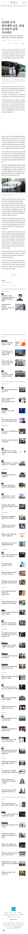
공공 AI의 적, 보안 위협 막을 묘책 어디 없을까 (10, 431)
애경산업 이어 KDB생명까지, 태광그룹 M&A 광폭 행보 (9, 517)
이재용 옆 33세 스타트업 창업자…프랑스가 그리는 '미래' (10, 666)
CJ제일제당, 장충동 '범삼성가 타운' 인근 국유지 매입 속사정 (9, 623)
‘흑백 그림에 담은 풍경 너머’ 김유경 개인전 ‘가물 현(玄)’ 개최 (10, 804)
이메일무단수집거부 (14, 914)
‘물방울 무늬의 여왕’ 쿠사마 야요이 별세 (8, 873)
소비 (22, 6)
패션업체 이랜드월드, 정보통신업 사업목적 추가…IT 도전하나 (10, 463)
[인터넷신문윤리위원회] (13, 919)
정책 (17, 6)
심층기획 (5, 6)
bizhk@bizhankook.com (18, 926)
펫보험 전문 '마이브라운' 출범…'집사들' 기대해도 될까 (9, 535)
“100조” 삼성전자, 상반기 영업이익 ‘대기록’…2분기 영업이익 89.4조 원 (8, 400)
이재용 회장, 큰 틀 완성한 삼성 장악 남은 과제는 (9, 729)
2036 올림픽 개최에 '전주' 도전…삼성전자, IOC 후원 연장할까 (10, 602)
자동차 (26, 6)
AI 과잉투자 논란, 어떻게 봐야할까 (8, 410)
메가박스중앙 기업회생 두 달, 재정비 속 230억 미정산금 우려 (9, 845)
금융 (11, 6)
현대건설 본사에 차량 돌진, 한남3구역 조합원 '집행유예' (8, 485)
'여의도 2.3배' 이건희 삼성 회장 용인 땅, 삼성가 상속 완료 (9, 554)
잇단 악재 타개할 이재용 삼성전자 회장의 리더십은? (10, 612)
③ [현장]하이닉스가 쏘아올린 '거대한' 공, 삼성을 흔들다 (9, 645)
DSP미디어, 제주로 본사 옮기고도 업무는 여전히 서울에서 (10, 853)
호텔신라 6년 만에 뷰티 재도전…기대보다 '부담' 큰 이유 (10, 707)
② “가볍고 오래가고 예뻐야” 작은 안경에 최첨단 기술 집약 (10, 814)
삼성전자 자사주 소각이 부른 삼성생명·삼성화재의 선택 (9, 526)
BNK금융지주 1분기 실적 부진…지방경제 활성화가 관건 (10, 543)
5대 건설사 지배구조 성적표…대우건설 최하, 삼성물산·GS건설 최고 (10, 506)
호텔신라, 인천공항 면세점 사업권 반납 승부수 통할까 (10, 677)
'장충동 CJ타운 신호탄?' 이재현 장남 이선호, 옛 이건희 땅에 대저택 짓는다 (9, 751)
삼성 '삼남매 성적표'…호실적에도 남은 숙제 (7, 564)
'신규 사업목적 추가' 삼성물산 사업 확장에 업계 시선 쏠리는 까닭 (10, 771)
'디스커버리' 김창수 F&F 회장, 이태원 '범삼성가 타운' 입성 (9, 790)
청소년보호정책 (20, 914)
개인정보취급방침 (6, 914)
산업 (8, 6)
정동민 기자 (4, 40)
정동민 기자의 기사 (5, 291)
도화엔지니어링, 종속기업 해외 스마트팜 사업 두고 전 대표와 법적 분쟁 (10, 863)
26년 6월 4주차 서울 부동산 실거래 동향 (8, 474)
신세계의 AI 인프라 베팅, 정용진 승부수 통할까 (10, 441)
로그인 (24, 2)
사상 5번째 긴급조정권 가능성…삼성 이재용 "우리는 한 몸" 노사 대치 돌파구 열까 (9, 634)
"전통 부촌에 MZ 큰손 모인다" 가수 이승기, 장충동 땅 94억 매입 (10, 687)
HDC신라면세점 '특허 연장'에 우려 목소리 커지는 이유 (9, 573)
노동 (20, 6)
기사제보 (15, 912)
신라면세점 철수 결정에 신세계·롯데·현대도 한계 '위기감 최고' (9, 582)
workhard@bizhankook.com (7, 282)
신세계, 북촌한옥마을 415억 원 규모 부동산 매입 (9, 718)
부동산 (14, 6)
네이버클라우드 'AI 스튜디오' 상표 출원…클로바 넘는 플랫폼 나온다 (9, 451)
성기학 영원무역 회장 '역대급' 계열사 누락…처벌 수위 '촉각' (9, 592)
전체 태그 (18, 916)
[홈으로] (13, 909)
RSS (14, 916)
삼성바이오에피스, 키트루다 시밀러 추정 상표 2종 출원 (8, 496)
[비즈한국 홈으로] (13, 2)
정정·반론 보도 (10, 916)
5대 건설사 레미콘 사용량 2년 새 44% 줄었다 (10, 389)
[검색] (5, 2)
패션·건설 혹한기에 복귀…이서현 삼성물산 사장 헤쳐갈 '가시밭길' (9, 781)
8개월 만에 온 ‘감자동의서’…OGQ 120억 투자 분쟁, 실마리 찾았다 (9, 835)
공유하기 (14, 274)
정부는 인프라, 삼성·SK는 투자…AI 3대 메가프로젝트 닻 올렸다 (10, 420)
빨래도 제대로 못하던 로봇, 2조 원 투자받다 (10, 825)
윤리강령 (10, 912)
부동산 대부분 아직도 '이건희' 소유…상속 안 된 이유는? (9, 739)
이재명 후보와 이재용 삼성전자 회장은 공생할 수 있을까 (9, 762)
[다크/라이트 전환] (3, 2)
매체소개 (6, 912)
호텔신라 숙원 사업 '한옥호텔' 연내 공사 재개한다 (9, 697)
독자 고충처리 (20, 912)
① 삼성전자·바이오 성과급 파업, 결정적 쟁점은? (10, 656)
